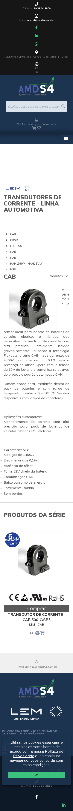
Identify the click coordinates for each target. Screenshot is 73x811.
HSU (13, 269)
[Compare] (39, 128)
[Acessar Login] (36, 120)
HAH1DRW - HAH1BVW (26, 263)
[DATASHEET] (31, 633)
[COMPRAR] (42, 633)
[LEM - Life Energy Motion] (36, 714)
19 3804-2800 (42, 8)
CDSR (14, 240)
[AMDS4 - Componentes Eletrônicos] (36, 687)
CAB (13, 234)
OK (36, 774)
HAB (13, 252)
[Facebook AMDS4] (36, 28)
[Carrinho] (34, 128)
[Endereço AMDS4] (36, 52)
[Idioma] (36, 64)
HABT (14, 258)
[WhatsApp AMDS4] (36, 44)
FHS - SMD (17, 246)
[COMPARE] (37, 633)
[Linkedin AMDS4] (36, 36)
